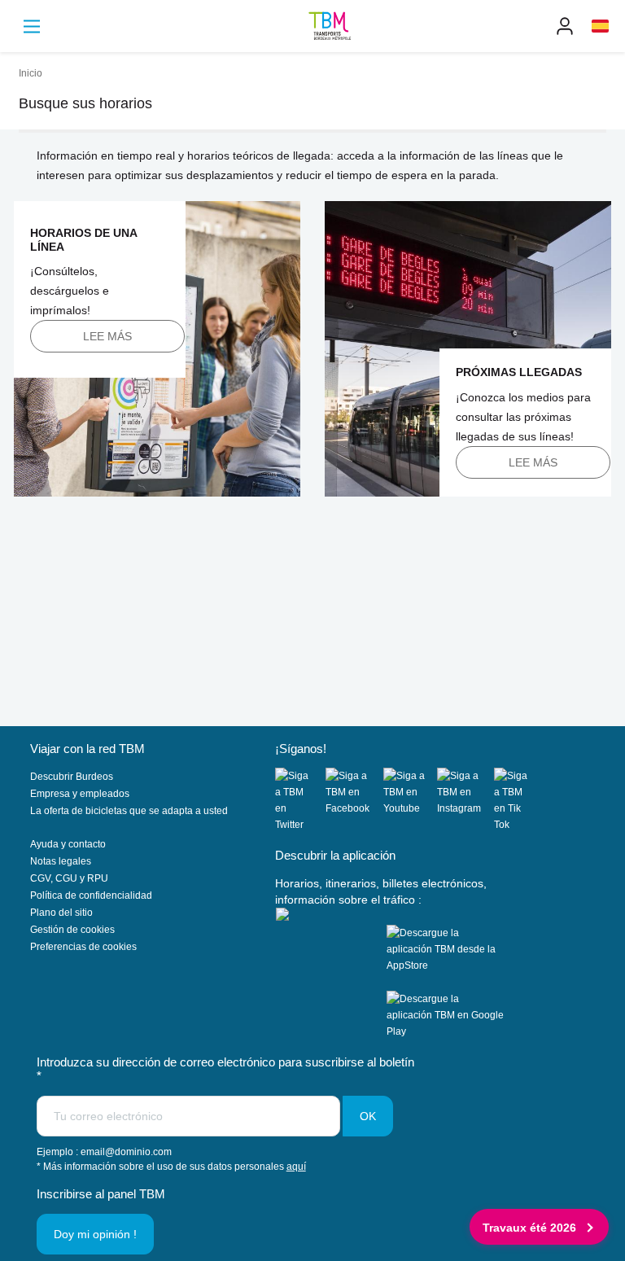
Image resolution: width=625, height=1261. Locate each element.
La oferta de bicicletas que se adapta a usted (129, 811)
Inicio (30, 73)
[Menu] (32, 26)
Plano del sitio (61, 912)
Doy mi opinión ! (95, 1234)
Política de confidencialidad (91, 895)
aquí (296, 1166)
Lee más (107, 336)
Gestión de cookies (72, 929)
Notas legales (60, 861)
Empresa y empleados (79, 793)
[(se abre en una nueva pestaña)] (300, 800)
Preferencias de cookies (83, 946)
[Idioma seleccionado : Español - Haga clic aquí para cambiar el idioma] (600, 26)
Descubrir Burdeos (71, 776)
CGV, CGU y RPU (69, 878)
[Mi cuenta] (564, 26)
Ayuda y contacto (68, 844)
